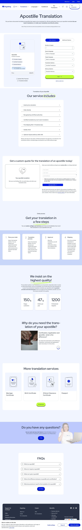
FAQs (78, 1)
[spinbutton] (59, 48)
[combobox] (58, 53)
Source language (49, 51)
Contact (7, 515)
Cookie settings (51, 525)
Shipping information (10, 517)
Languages (34, 6)
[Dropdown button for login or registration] (66, 6)
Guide (21, 513)
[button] (74, 6)
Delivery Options (49, 68)
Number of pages (49, 45)
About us (67, 1)
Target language (49, 57)
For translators (38, 513)
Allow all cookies (74, 525)
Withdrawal (8, 519)
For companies (23, 515)
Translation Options (49, 62)
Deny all (63, 525)
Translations (23, 6)
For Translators (54, 6)
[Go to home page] (6, 6)
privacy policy (61, 192)
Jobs (73, 1)
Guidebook (44, 6)
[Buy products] (62, 6)
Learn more (11, 527)
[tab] (52, 40)
